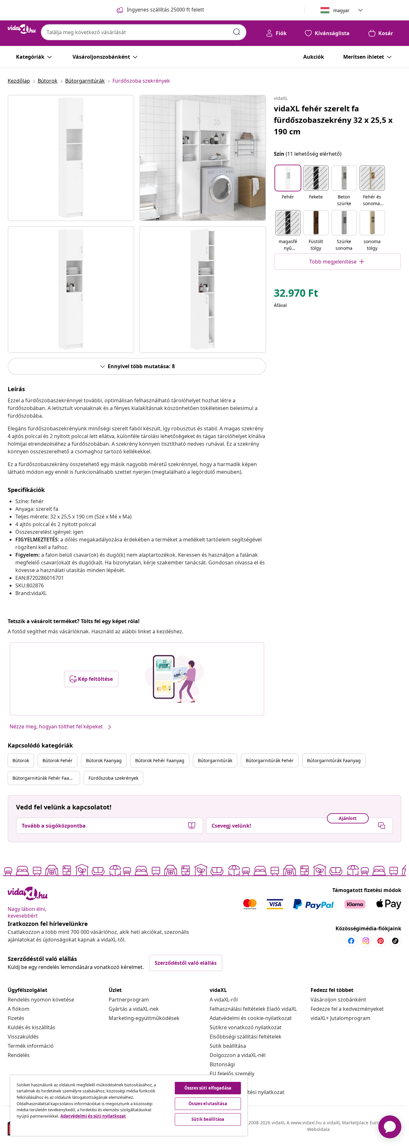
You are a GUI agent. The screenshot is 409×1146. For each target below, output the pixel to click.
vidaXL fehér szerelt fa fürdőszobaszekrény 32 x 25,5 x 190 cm (333, 120)
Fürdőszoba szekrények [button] (113, 778)
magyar (341, 10)
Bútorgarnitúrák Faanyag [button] (334, 760)
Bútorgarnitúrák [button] (215, 760)
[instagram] (366, 941)
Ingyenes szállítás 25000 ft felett (165, 9)
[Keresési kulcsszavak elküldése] (237, 32)
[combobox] (143, 32)
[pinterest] (380, 941)
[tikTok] (395, 941)
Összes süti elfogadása (207, 1088)
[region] (128, 1105)
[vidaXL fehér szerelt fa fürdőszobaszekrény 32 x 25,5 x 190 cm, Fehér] (71, 157)
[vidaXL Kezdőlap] (22, 29)
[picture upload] (174, 679)
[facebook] (351, 941)
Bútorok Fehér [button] (57, 760)
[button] (288, 186)
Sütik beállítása (228, 1045)
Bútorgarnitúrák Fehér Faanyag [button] (46, 778)
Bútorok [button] (20, 760)
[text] (296, 294)
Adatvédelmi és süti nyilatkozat (93, 1116)
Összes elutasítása (208, 1103)
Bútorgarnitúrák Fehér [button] (270, 760)
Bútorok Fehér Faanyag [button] (159, 760)
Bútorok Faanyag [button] (104, 760)
